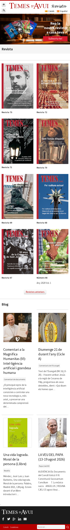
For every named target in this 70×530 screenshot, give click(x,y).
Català (5, 527)
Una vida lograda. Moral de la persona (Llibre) (15, 459)
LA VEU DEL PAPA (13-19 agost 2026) (51, 457)
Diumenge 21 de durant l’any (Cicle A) (51, 354)
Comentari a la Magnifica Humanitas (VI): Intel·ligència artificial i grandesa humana (17, 361)
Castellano (14, 527)
